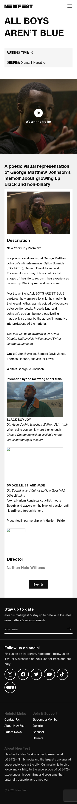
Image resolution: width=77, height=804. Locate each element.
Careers (38, 738)
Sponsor (38, 732)
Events (38, 584)
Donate (38, 725)
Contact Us (12, 719)
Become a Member (45, 719)
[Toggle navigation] (70, 7)
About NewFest (15, 725)
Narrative (39, 62)
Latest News (13, 732)
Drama (25, 62)
